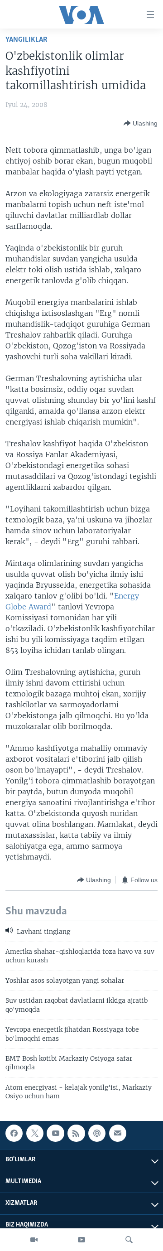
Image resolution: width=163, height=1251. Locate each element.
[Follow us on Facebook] (14, 1133)
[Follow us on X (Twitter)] (34, 1133)
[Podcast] (96, 1133)
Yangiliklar (26, 39)
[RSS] (76, 1133)
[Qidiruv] (129, 1239)
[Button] (141, 123)
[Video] (34, 1239)
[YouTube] (81, 1239)
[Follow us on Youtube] (55, 1133)
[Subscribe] (117, 1133)
